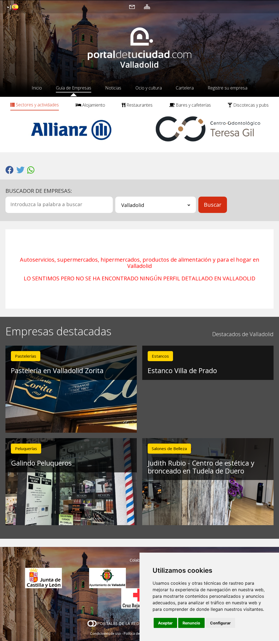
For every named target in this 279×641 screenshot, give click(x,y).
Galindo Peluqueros (41, 462)
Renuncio (191, 623)
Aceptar (165, 623)
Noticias (113, 88)
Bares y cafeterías (193, 105)
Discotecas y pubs (250, 105)
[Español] (11, 7)
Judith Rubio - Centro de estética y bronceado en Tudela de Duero (201, 466)
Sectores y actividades (37, 105)
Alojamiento (93, 105)
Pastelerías (25, 356)
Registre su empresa (227, 88)
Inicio (37, 88)
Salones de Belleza (169, 448)
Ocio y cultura (148, 88)
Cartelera (185, 88)
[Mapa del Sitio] (147, 6)
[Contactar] (132, 6)
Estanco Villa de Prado (182, 370)
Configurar (220, 623)
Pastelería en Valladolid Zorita (57, 370)
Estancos (160, 356)
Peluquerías (26, 448)
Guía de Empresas (73, 88)
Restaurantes (139, 105)
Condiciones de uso (105, 633)
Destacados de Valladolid (243, 334)
